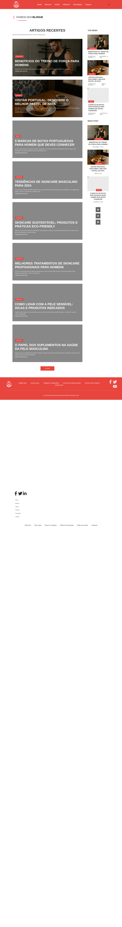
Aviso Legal (35, 383)
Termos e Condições (51, 383)
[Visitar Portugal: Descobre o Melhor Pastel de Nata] (98, 67)
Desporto (19, 56)
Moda (39, 4)
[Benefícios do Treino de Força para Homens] (98, 42)
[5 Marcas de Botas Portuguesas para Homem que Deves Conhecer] (98, 95)
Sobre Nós (23, 383)
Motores (48, 4)
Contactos (59, 385)
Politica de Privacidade (72, 383)
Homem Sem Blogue (21, 71)
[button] (109, 4)
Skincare (66, 4)
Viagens (88, 4)
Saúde (57, 4)
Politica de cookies (92, 383)
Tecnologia (77, 4)
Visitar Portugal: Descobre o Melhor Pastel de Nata (96, 79)
